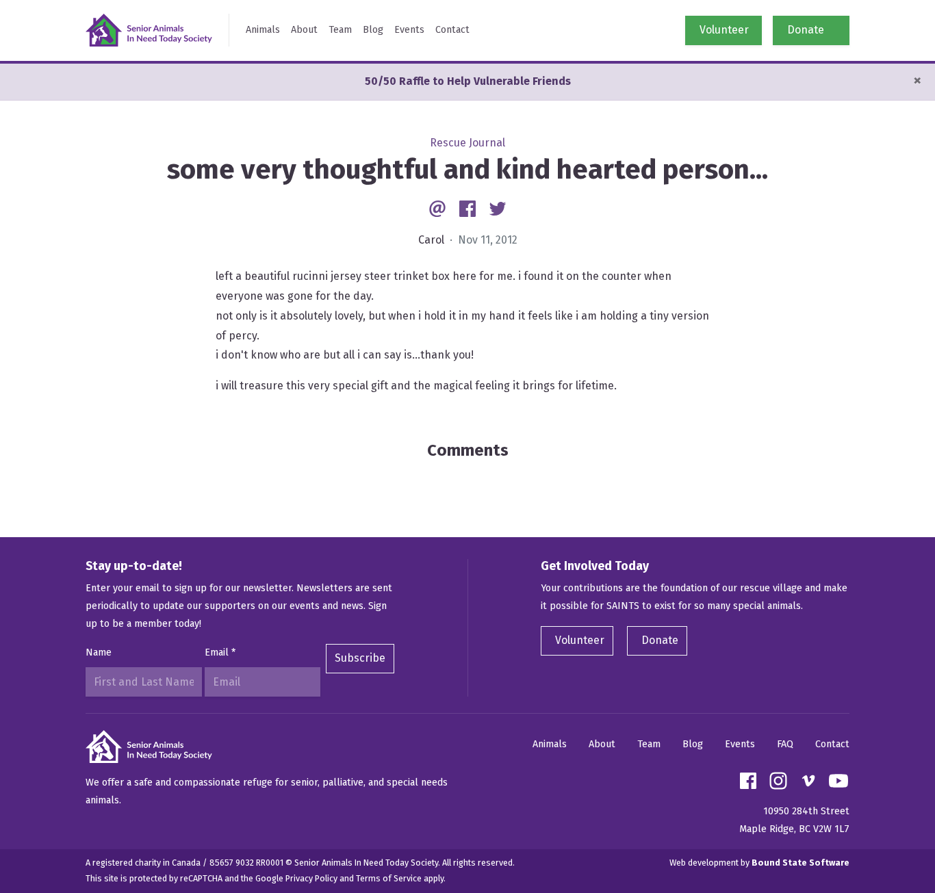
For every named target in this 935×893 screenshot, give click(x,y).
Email (220, 652)
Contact (452, 30)
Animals (263, 30)
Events (409, 30)
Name (99, 652)
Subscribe (360, 657)
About (304, 30)
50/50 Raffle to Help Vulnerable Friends (468, 81)
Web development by (759, 862)
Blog (373, 30)
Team (340, 30)
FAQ (785, 744)
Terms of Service (389, 878)
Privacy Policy (311, 878)
